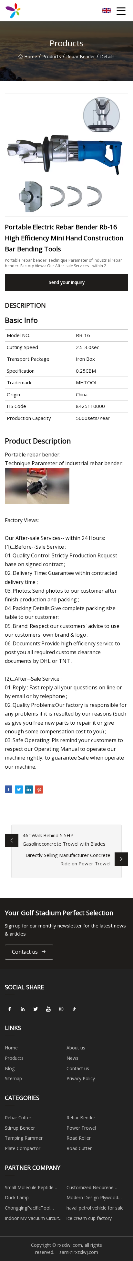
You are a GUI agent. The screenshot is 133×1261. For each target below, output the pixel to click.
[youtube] (48, 1009)
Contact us (25, 951)
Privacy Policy (80, 1078)
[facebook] (10, 1009)
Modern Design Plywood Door (92, 1198)
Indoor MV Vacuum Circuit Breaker (32, 1219)
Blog (10, 1068)
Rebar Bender (80, 56)
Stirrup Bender (20, 1128)
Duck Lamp (17, 1197)
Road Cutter (79, 1148)
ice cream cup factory (89, 1218)
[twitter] (35, 1009)
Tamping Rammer (24, 1138)
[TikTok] (74, 1009)
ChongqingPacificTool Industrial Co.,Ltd (27, 1209)
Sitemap (13, 1078)
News (72, 1058)
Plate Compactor (22, 1148)
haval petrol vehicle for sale (95, 1208)
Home (30, 56)
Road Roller (78, 1138)
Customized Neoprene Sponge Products (90, 1188)
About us (75, 1048)
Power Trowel (81, 1128)
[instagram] (61, 1009)
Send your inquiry (67, 282)
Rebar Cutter (18, 1117)
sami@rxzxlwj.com (78, 1252)
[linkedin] (22, 1009)
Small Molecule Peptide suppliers (29, 1188)
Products (51, 56)
